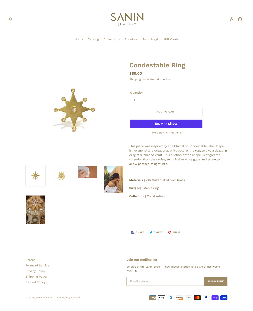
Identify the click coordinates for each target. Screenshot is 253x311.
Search (31, 260)
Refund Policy (35, 282)
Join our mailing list (141, 259)
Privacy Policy (35, 271)
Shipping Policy (36, 276)
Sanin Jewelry (44, 297)
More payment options (166, 132)
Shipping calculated (142, 79)
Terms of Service (37, 265)
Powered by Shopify (68, 297)
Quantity (136, 92)
